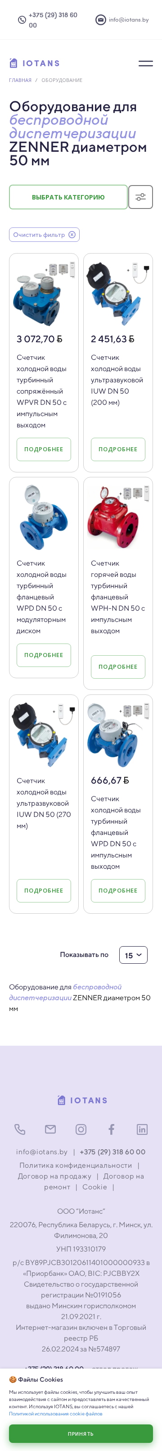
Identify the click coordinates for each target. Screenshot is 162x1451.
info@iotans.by (42, 1151)
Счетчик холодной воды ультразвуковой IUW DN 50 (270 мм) (44, 803)
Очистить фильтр (39, 234)
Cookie (94, 1187)
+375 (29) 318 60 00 (112, 1152)
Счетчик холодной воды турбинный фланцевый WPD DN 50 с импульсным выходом (116, 832)
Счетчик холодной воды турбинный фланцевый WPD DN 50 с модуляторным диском (42, 597)
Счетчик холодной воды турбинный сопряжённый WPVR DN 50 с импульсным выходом (42, 391)
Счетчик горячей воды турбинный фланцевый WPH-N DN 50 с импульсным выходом (118, 597)
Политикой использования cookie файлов (56, 1413)
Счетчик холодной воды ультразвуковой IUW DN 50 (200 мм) (117, 380)
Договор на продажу (55, 1176)
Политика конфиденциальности (75, 1165)
